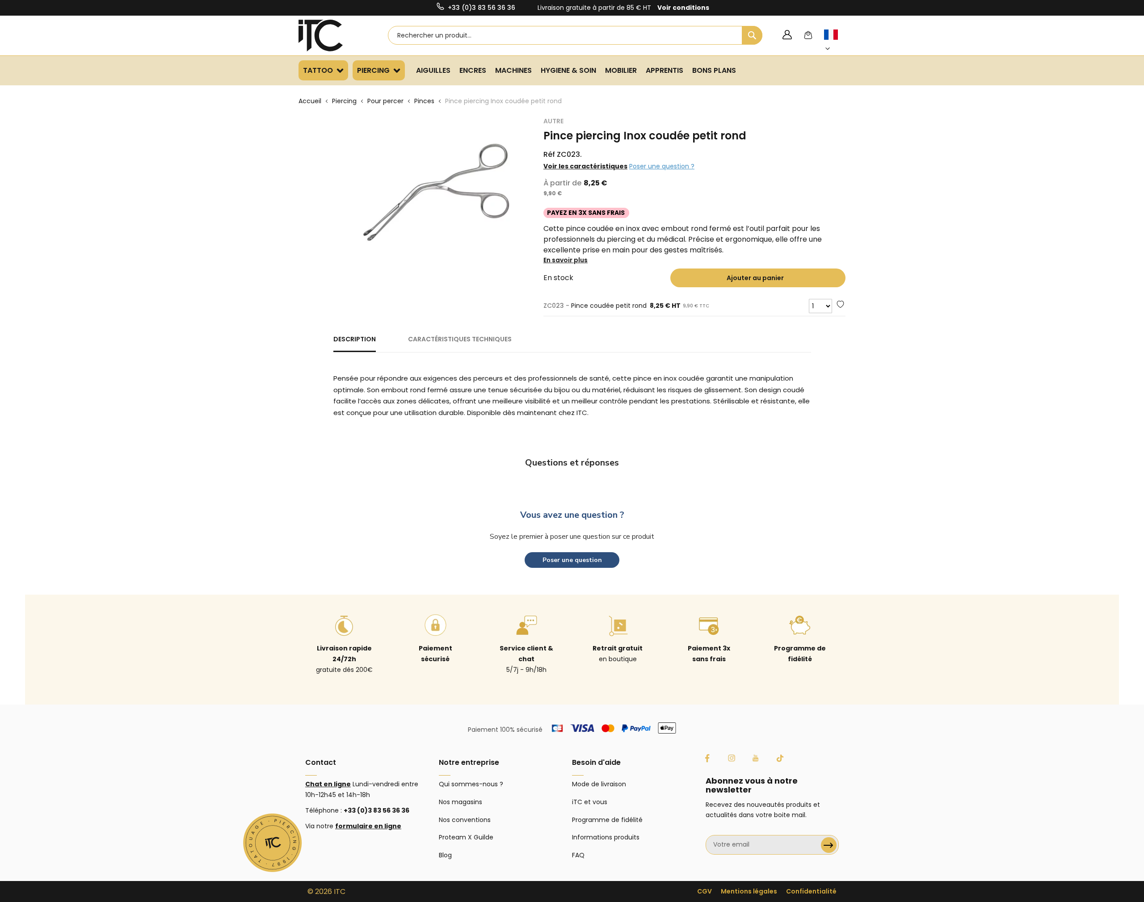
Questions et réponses (572, 463)
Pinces (424, 100)
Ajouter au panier (755, 277)
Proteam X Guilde (466, 837)
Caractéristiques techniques (460, 339)
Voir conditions (683, 7)
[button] (836, 42)
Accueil (310, 100)
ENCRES (472, 70)
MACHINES (513, 70)
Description (354, 339)
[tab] (354, 343)
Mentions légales (749, 891)
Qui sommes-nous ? (471, 784)
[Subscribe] (829, 845)
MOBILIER (621, 70)
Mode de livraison (599, 784)
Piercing (344, 100)
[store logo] (332, 35)
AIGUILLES (433, 70)
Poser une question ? (661, 166)
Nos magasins (460, 801)
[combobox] (575, 35)
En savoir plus (565, 260)
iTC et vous (589, 801)
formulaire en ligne (368, 826)
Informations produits (605, 837)
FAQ (578, 855)
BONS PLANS (714, 70)
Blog (445, 855)
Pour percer (385, 100)
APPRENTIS (664, 70)
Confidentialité (811, 891)
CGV (704, 891)
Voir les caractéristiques (585, 166)
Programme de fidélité (607, 819)
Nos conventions (465, 819)
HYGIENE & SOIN (568, 70)
